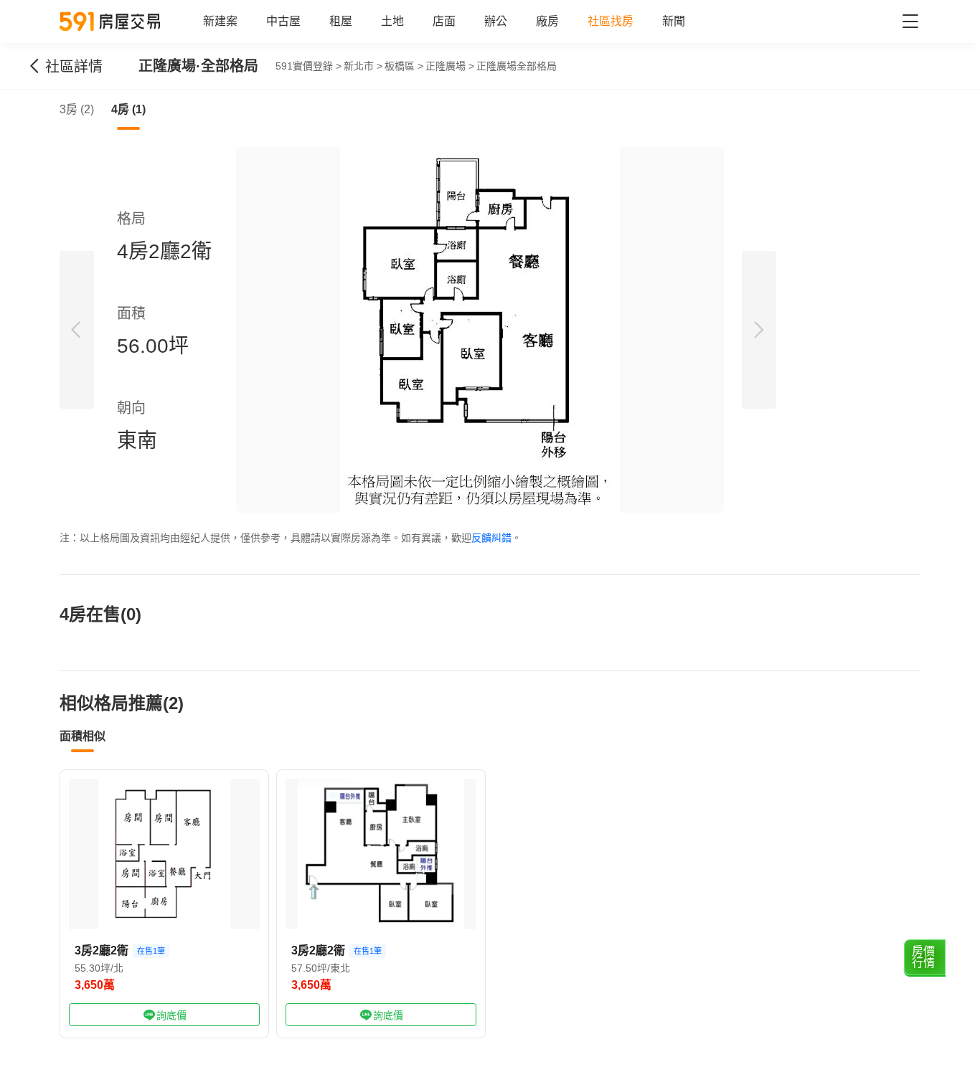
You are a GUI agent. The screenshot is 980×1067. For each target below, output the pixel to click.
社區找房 (610, 21)
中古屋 (283, 21)
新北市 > (363, 66)
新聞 (673, 21)
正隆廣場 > (449, 66)
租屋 (340, 21)
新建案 (220, 21)
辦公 (495, 21)
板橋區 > (404, 66)
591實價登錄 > (308, 66)
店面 (444, 21)
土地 (392, 21)
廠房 (547, 21)
